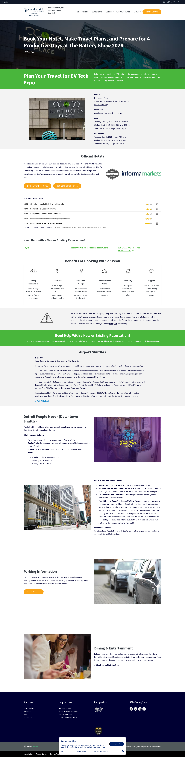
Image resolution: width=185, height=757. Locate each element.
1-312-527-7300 (94, 341)
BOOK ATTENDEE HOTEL (37, 186)
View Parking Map (33, 592)
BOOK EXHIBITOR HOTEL (67, 186)
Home (78, 12)
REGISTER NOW (152, 12)
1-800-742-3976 (72, 341)
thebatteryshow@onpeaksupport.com (44, 341)
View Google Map (101, 104)
